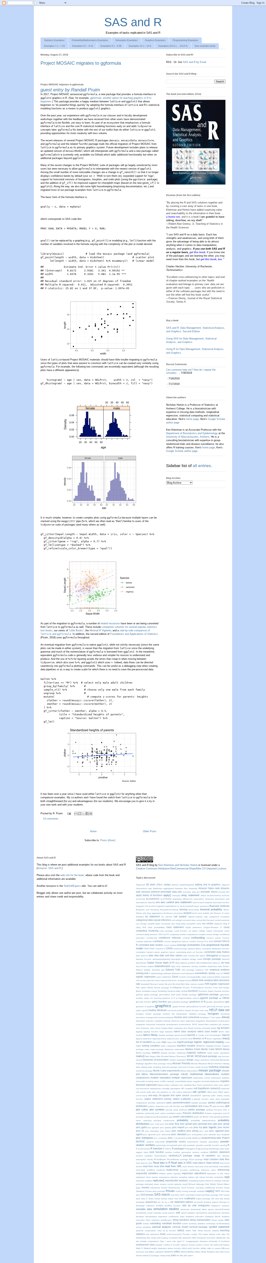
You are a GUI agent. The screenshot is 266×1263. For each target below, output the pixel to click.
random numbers (200, 1152)
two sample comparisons (147, 1241)
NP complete (187, 1088)
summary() (210, 1223)
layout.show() (180, 1035)
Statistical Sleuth (213, 1216)
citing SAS (141, 927)
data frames (223, 952)
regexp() (177, 1173)
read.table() (224, 1166)
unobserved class (145, 1244)
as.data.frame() (214, 895)
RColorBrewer (160, 1159)
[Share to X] (83, 813)
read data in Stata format (206, 1162)
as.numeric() (152, 898)
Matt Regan (150, 1056)
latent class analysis (185, 1031)
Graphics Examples (155, 40)
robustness (155, 1188)
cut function (197, 952)
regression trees (143, 1177)
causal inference (162, 920)
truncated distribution (216, 1238)
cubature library (194, 949)
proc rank (203, 1131)
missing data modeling (151, 1067)
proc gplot (141, 1127)
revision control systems (171, 1184)
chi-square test (168, 924)
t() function (171, 1230)
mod (180, 1067)
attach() (151, 902)
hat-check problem (175, 1010)
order (213, 1095)
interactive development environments (173, 1024)
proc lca (198, 1127)
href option (216, 1017)
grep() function (179, 1006)
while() (203, 1248)
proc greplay (165, 1127)
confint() (186, 938)
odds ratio (151, 1092)
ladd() (213, 1028)
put (168, 1145)
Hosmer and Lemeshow (186, 1017)
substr (185, 1223)
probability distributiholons (203, 1120)
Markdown (169, 1049)
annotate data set (191, 892)
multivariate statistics (220, 1078)
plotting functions (214, 1110)
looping (220, 1041)
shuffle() (159, 1206)
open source (182, 1095)
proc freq (174, 1124)
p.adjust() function (200, 1099)
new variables (185, 1085)
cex (137, 924)
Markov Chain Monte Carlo (200, 1049)
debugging (212, 955)
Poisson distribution (193, 1113)
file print (168, 984)
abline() (175, 885)
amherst (155, 891)
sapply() (209, 1191)
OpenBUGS (195, 1095)
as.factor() (140, 899)
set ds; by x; (163, 1202)
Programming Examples (185, 40)
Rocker (164, 1188)
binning (184, 909)
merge (190, 1059)
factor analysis (178, 980)
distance (216, 963)
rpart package (158, 1191)
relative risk (193, 1177)
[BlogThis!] (80, 813)
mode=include (201, 1067)
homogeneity (151, 1017)
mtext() (184, 1074)
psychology (161, 1145)
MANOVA (200, 1046)
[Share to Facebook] (87, 813)
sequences (151, 1202)
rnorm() (145, 1187)
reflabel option (165, 1173)
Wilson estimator (156, 1252)
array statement (190, 895)
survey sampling (143, 1227)
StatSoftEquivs (72, 885)
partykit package (199, 1103)
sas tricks (175, 1195)
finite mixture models (194, 984)
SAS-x (183, 1195)
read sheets (188, 1166)
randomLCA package (180, 1155)
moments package (144, 1071)
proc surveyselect (195, 1134)
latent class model (207, 1031)
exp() (204, 977)
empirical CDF (202, 970)
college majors (205, 931)
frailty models (182, 991)
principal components (164, 1120)
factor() (188, 980)
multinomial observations (204, 1074)
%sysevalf (140, 885)
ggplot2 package (209, 998)
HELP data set (219, 1010)
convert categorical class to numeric (180, 941)
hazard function (192, 1010)
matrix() (140, 1056)
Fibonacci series (157, 984)
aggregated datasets (173, 888)
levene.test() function (169, 1039)
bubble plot (208, 913)
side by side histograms (196, 1205)
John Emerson (142, 1028)
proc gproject (153, 1127)
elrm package (188, 970)
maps (146, 1049)
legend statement (144, 1039)
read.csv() (199, 1166)
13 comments (50, 818)
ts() (228, 1238)
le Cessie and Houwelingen (208, 1035)
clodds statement (193, 927)
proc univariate (160, 1138)
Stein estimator (153, 1220)
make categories (168, 1046)
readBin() (151, 1170)
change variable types (150, 924)
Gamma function (221, 991)
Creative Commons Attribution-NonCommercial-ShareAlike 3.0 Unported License (181, 868)
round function (188, 1188)
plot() (176, 1110)
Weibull (147, 1248)
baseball (189, 906)
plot (227, 1106)
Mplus (145, 1074)
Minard (211, 1064)
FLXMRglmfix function (180, 988)
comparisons (192, 934)
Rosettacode (174, 1188)
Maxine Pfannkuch (177, 1056)
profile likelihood (193, 1138)
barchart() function (221, 902)
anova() (221, 892)
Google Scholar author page (181, 451)
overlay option (171, 1099)
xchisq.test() (164, 1255)
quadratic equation (195, 1145)
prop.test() (160, 1142)
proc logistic (210, 1127)
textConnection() (174, 1234)
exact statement (164, 977)
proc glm (212, 1124)
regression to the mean (218, 1173)
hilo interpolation (179, 1014)
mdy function (223, 1056)
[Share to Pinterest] (91, 813)
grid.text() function (215, 1006)
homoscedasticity (165, 1017)
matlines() (181, 1053)
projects (150, 1142)
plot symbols (157, 1109)
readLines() (172, 1169)
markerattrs (179, 1049)
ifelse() (225, 1017)
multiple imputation (160, 1077)
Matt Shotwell (163, 1056)
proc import (178, 1127)
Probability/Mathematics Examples (90, 40)
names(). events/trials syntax (179, 1081)
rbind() (150, 1159)
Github (225, 998)
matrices (201, 1052)
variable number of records (167, 1245)
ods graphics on (163, 1092)
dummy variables (199, 966)
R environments (143, 1149)
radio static (224, 1149)
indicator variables (154, 1021)
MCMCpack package (206, 1056)
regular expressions (161, 1177)
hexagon (140, 1014)
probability (182, 1120)
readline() (160, 1170)
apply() (167, 895)
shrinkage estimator (145, 1206)
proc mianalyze (152, 1131)
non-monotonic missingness (148, 1088)
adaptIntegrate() (186, 885)
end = (147, 973)
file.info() (176, 984)
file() (183, 984)
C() (162, 917)
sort (178, 1212)
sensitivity (140, 1202)
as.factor (225, 895)
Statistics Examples (54, 40)
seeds (226, 1199)
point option (160, 1113)
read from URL (173, 1166)
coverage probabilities (188, 945)
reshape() (148, 1184)
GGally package (189, 995)
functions (203, 991)
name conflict (160, 1081)
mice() (169, 1064)
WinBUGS (168, 1252)
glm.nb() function (143, 1002)
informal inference (171, 1021)
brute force (197, 913)
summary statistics (197, 1223)
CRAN (169, 948)
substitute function (171, 1223)
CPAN (146, 949)
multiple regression (182, 1077)
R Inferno (167, 1149)
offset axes (212, 1092)
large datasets (166, 1032)
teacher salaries (211, 1230)
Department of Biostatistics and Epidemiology (192, 433)
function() (193, 991)
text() (163, 1234)
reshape (217, 1181)
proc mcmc (223, 1127)
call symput (180, 916)
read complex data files (216, 1159)
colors (226, 931)
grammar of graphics (145, 1006)
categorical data (144, 920)
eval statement (187, 973)
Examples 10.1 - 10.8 (140, 46)
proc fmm (164, 1124)
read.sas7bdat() (211, 1166)
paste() (211, 1102)
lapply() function (151, 1032)
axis (158, 902)
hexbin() (166, 1014)
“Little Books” (76, 630)
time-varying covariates (167, 1238)
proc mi (140, 1131)
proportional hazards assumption (203, 1142)
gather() (139, 995)
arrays (203, 895)
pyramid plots (176, 1145)
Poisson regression (213, 1113)
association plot (222, 899)
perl (182, 1106)
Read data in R (161, 1162)
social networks (154, 1213)
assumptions (141, 902)
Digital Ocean (154, 962)
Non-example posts (205, 46)
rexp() (185, 1184)
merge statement (201, 1060)
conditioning (151, 938)
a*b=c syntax (163, 884)
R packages (178, 1148)
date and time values (170, 955)
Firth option (141, 988)
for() (220, 988)
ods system (199, 1091)
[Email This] (76, 813)
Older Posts (149, 831)
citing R (226, 924)
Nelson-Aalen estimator (168, 1085)
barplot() (160, 906)
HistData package (197, 1014)
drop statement (183, 966)
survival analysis (161, 1226)
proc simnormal (163, 1134)
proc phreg (192, 1131)
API (227, 892)
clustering (153, 930)
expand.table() (213, 977)
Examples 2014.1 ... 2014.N (173, 46)
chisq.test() (180, 924)
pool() (155, 1117)
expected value (153, 980)
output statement (153, 1099)
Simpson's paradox (220, 1206)
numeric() (215, 1088)
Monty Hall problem (189, 1071)
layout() (191, 1035)
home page (192, 419)
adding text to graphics (207, 884)
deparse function (143, 959)
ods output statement (182, 1092)
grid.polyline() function (196, 1006)
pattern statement (156, 1106)
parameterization (182, 1102)
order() (220, 1095)
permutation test (193, 1106)
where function (174, 1248)
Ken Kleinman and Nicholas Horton (178, 865)
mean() (139, 1060)
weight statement (159, 1248)
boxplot (187, 913)
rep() (226, 1177)
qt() (184, 1145)
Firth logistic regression (217, 984)
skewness (185, 1209)
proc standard (178, 1134)
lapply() (139, 1032)
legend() (156, 1039)
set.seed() (198, 1202)
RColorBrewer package (177, 1159)
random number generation (178, 1152)
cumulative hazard (144, 952)
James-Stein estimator (208, 1024)
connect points (213, 938)
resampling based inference (200, 1181)
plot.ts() (169, 1110)
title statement (185, 1238)
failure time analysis (202, 980)
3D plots (150, 884)
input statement (188, 1021)
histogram (213, 1013)
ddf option (200, 956)
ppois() (217, 1117)
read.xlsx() (140, 1170)
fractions (171, 991)
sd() (221, 1199)
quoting (223, 1145)
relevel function (206, 1177)
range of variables (204, 1155)
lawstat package (166, 1035)
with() (177, 1251)
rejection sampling (179, 1177)
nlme (216, 1085)
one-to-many (141, 1095)
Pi (211, 1106)
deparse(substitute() (161, 959)
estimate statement (172, 973)
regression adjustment (194, 1173)
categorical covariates (219, 917)
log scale (157, 1042)
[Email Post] (69, 813)
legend (225, 1035)
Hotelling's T (205, 1017)
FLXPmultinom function (201, 988)
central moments (222, 920)
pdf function (174, 1106)
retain (156, 1184)
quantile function (211, 1145)
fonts (215, 988)
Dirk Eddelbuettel (204, 963)
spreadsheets (214, 1213)
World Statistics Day (210, 1252)
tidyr (223, 1234)
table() (180, 1230)
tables (188, 1230)
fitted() (150, 988)
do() (137, 966)
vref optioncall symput (219, 1245)
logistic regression (204, 1041)
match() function (168, 1053)
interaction (151, 1024)
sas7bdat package (210, 1195)
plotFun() (183, 1110)
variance (184, 1245)
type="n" (181, 1241)
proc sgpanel (216, 1131)
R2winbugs (214, 1149)
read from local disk (153, 1166)
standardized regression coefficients (162, 1216)
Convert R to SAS (205, 941)
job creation (224, 1024)
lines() (226, 1038)
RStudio (170, 1191)
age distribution (155, 888)
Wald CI (139, 1248)
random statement (219, 1152)
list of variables (144, 1042)
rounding (200, 1188)
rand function (156, 1152)
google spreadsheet (215, 1002)
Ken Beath (189, 1028)
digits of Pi (168, 962)
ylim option (188, 1255)
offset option (223, 1092)
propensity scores (176, 1141)
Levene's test (186, 1039)
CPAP (152, 949)
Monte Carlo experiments (166, 1070)
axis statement (183, 902)
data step (154, 955)
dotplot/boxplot (162, 966)
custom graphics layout (164, 952)
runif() (178, 1191)
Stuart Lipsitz (217, 1220)
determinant (141, 963)
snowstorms (141, 1213)
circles (209, 923)
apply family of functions (149, 895)
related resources (110, 623)
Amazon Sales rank (209, 888)
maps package (157, 1049)
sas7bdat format (193, 1195)
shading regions (211, 1202)
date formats (189, 956)
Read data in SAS (181, 1162)
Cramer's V (160, 949)
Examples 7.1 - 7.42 (54, 46)
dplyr (173, 966)
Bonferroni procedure (173, 913)
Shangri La (224, 1202)
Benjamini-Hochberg (169, 910)
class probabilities (156, 927)
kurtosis (197, 1028)
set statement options (181, 1202)
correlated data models (150, 945)
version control (202, 1245)
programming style (211, 1138)
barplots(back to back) (175, 906)
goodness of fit (197, 1001)
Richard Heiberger (196, 1184)
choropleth (191, 924)
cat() (206, 917)
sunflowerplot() (222, 1223)
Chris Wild (200, 924)
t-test (159, 1230)
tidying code (214, 1234)
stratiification (166, 1220)
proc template (223, 1134)
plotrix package (196, 1109)
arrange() (176, 895)
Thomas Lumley (189, 1234)
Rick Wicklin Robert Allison (217, 1184)
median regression (177, 1060)
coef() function (181, 931)
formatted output (149, 991)
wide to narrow (214, 1248)
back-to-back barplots (202, 902)
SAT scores (224, 1195)
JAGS (194, 1024)
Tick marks (203, 1234)
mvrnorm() (140, 1081)
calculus (168, 917)
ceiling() (178, 920)
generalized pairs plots (170, 995)
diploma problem (187, 963)
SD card (215, 1199)
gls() (169, 1002)
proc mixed (165, 1131)
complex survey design (208, 934)
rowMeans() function (214, 1188)
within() (184, 1252)
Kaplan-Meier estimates (172, 1028)
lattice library (150, 1034)
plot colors (142, 1109)
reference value (208, 1170)
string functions (181, 1220)
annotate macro (209, 891)
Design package (212, 959)
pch (167, 1106)
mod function (189, 1067)
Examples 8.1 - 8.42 (82, 46)
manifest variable (186, 1045)
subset (146, 1223)
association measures (204, 899)
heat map (204, 1010)
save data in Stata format (148, 1199)
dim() (177, 963)
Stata (182, 1216)
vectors (192, 1245)
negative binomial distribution (206, 1081)
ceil (173, 920)
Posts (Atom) (107, 840)
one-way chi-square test (161, 1095)
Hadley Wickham (158, 1010)
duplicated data (215, 966)
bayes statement (201, 906)
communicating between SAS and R (152, 934)
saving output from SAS (172, 1199)
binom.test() (193, 910)
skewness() (196, 1209)
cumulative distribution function (215, 949)
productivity (180, 1138)
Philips (206, 1106)
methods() (214, 1060)
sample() (201, 1191)
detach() (225, 959)
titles (194, 1238)
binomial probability (211, 909)
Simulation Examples (126, 40)
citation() (218, 924)
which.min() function (191, 1248)
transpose (201, 1238)
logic (164, 1042)
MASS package (143, 1053)
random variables (144, 1156)
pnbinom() (149, 1113)
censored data (189, 920)
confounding (198, 937)
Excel (175, 976)
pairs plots (215, 1099)
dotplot (151, 966)
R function (156, 1148)
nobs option (223, 1085)
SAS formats (147, 1194)
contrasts (158, 941)
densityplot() (223, 956)
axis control (167, 902)
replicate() (158, 1180)
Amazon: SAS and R (49, 868)
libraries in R (199, 1038)
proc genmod (200, 1124)
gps (227, 1001)
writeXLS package (151, 1255)
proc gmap (223, 1124)
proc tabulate (210, 1134)
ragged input (142, 1152)
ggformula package (208, 994)
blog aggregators (155, 913)
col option (193, 931)
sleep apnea (208, 1209)
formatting (162, 991)
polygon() (148, 1117)
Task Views (197, 1230)
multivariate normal (201, 1078)
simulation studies (166, 1209)
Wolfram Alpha (193, 1252)
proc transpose (144, 1137)
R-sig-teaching (202, 1149)
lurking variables (151, 1045)
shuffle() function (173, 1206)
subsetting (155, 1223)
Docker (143, 966)
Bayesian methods (219, 906)
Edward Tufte (173, 969)
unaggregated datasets (197, 1241)
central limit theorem (205, 920)
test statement (152, 1234)
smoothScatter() (222, 1209)
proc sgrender (149, 1134)
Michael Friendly (181, 1063)
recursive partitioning (189, 1170)
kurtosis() (206, 1028)
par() (169, 1102)
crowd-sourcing (180, 949)
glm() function (159, 1001)
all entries (202, 465)
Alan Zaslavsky (190, 888)
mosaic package (209, 1070)
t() (164, 1230)
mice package (159, 1064)
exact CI (219, 973)
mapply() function (213, 1046)
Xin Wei (179, 1255)
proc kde (189, 1127)
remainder (218, 1177)
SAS (217, 1191)
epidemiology (157, 973)
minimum (218, 1064)
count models (170, 945)
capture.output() (195, 917)
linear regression (214, 1039)
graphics (163, 1005)
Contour (225, 938)
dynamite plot (158, 970)
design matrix (196, 959)
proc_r (171, 1138)
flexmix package (161, 988)
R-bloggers (190, 1149)
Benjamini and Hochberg (147, 910)
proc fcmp (155, 1124)
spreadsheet (201, 1213)
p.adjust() (186, 1099)
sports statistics (188, 1213)
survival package (198, 1227)
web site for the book (72, 875)
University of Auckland (219, 1241)
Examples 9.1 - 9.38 (111, 46)
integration (140, 1024)
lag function (223, 1028)
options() (206, 1095)
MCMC (190, 1056)
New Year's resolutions (202, 1085)
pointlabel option (174, 1113)
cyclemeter (210, 952)
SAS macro (162, 1194)
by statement (152, 916)
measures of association (156, 1059)
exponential (165, 980)
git (220, 998)
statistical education (195, 1216)
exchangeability (194, 977)
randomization (160, 1156)
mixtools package (170, 1067)
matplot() (191, 1052)
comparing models (177, 934)
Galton (211, 991)
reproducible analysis (176, 1180)
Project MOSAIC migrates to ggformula (81, 63)
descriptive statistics (180, 959)
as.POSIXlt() (166, 899)
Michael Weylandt (199, 1064)
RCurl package (196, 1159)
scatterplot (189, 1198)
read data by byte (144, 1163)
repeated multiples (144, 1181)
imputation (140, 1021)
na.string (149, 1081)
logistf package (185, 1042)
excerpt (182, 977)
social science (168, 1213)
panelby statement (156, 1103)
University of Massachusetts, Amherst (187, 436)
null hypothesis (202, 1088)
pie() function (219, 1106)
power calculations (183, 1116)
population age (166, 1117)
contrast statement (144, 941)
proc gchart (186, 1124)
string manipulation (200, 1220)
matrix (209, 1053)
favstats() (145, 984)
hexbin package (153, 1014)
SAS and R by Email (194, 62)
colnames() (218, 931)
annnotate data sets (171, 891)
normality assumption (171, 1088)
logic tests (172, 1042)
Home (93, 831)
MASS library (222, 1049)
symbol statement (219, 1226)
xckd (173, 1255)
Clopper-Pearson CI (212, 927)
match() (156, 1052)
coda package (166, 931)
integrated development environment (212, 1021)
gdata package (151, 995)
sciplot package (203, 1199)
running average (188, 1191)
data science (142, 956)
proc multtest (178, 1131)
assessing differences (183, 899)
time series (151, 1238)
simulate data (144, 1209)
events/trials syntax (205, 973)
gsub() (145, 1010)
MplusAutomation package (164, 1074)
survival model (180, 1227)
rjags (138, 1188)
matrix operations (221, 1053)
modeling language (219, 1067)
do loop (225, 962)
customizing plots (184, 952)
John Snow (155, 1028)
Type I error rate (168, 1241)
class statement (175, 927)
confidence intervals (170, 937)
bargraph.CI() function (146, 906)
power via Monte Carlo (204, 1117)
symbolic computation (146, 1230)
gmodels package (180, 1002)
